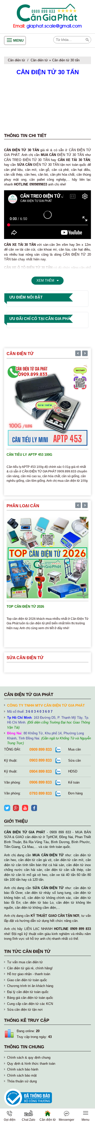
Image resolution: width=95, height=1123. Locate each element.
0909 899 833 (40, 749)
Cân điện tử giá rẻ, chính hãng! (30, 968)
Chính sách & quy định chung (28, 1057)
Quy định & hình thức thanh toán (31, 1063)
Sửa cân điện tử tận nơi (25, 1009)
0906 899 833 (40, 782)
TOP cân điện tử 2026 (25, 606)
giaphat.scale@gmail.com (54, 26)
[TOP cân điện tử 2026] (47, 557)
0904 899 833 (40, 771)
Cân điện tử (16, 60)
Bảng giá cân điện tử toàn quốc (30, 998)
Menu (18, 40)
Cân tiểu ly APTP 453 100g (29, 455)
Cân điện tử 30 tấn (66, 60)
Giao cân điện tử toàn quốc (27, 980)
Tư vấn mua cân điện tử (25, 962)
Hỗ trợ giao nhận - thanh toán (28, 974)
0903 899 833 (40, 760)
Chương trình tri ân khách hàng (30, 986)
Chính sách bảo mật (22, 1075)
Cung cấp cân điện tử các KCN (30, 1004)
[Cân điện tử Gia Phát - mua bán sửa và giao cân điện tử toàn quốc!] (47, 12)
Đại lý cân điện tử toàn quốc (28, 992)
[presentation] (78, 354)
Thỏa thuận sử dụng (22, 1081)
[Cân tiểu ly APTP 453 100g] (47, 405)
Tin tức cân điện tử (27, 951)
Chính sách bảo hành (22, 1069)
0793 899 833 (40, 793)
